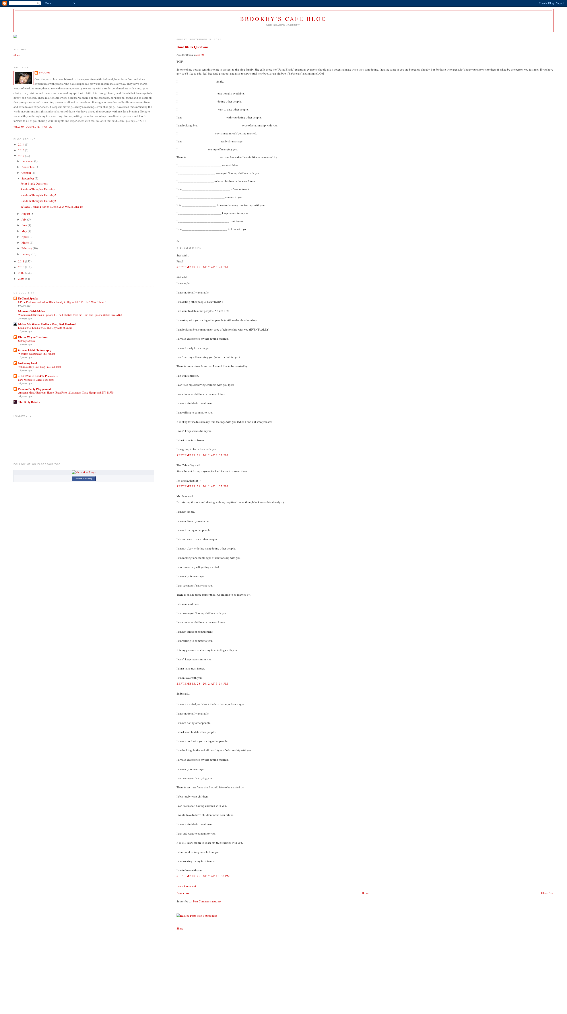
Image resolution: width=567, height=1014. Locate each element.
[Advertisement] (210, 967)
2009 (21, 273)
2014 (21, 144)
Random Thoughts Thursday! (38, 195)
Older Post (547, 893)
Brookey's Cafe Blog (283, 18)
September (28, 178)
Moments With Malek (31, 311)
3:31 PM (200, 54)
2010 (21, 267)
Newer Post (183, 893)
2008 (21, 279)
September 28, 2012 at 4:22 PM (202, 486)
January (26, 254)
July (24, 219)
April (24, 237)
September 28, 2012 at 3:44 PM (202, 267)
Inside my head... (28, 363)
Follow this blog (84, 478)
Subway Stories (26, 341)
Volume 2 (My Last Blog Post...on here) (39, 366)
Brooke (44, 72)
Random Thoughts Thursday (38, 189)
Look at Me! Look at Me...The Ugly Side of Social (45, 327)
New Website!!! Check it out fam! (36, 379)
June (24, 225)
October (26, 173)
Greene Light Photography (35, 350)
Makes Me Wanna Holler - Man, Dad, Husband (47, 324)
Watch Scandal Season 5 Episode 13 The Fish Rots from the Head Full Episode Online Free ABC (70, 315)
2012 (21, 156)
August (26, 214)
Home (365, 893)
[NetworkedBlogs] (84, 472)
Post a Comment (186, 886)
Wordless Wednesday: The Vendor (36, 353)
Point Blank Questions (192, 46)
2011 (21, 261)
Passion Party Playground (34, 389)
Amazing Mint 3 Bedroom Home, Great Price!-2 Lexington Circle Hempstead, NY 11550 (65, 392)
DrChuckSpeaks (28, 298)
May (24, 231)
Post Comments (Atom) (207, 901)
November (28, 167)
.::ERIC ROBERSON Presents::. (38, 376)
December (27, 161)
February (27, 248)
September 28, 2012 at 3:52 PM (202, 455)
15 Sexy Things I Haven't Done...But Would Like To (52, 207)
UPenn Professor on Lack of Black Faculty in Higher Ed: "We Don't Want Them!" (62, 302)
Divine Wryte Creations (33, 337)
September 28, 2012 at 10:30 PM (203, 876)
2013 (21, 150)
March (25, 242)
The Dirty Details (29, 402)
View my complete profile (33, 127)
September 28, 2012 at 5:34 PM (202, 683)
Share (180, 928)
